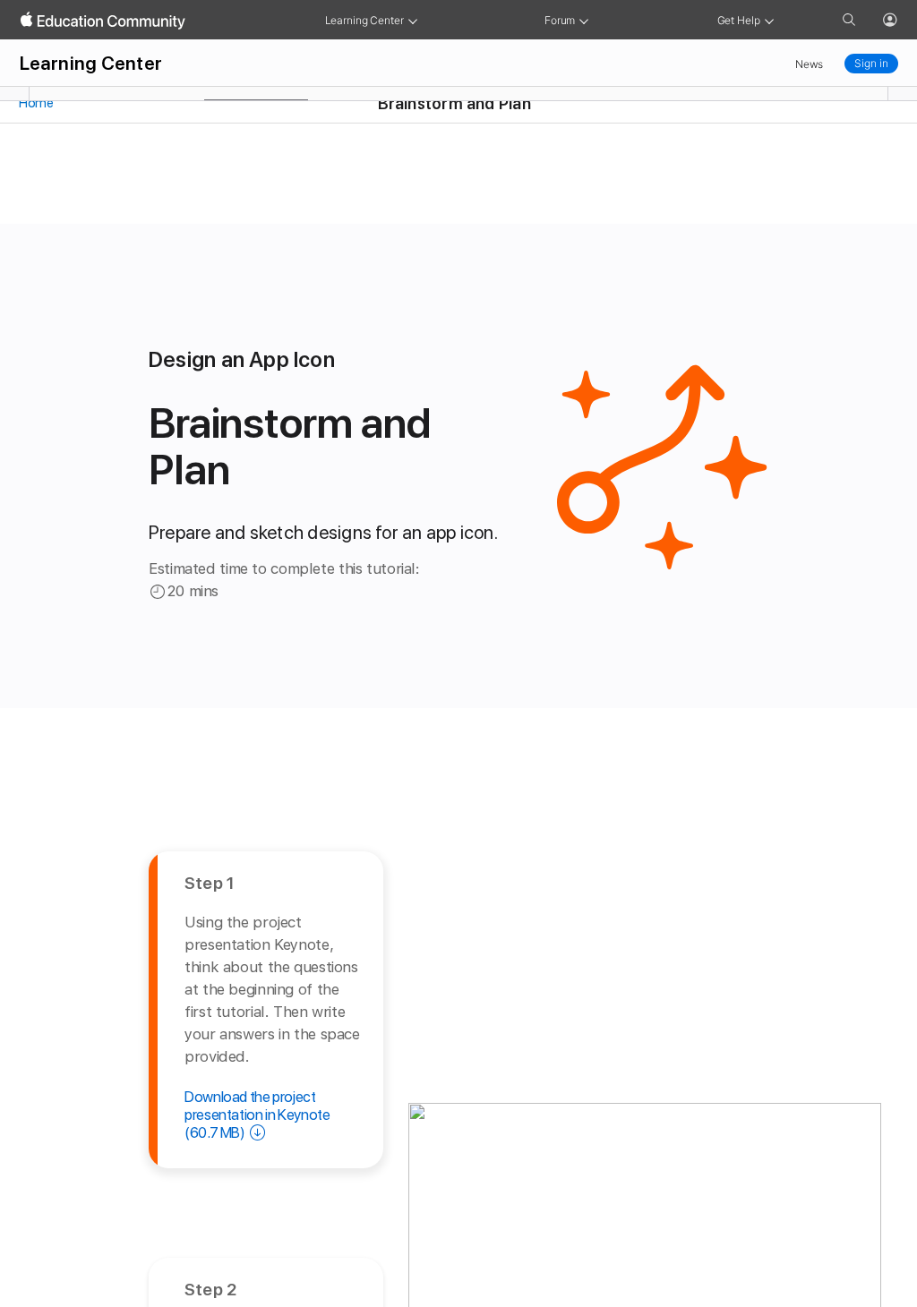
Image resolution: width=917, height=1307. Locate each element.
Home (35, 103)
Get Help (738, 20)
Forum (559, 20)
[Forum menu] (583, 20)
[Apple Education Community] (103, 21)
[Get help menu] (769, 20)
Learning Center (364, 20)
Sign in (870, 63)
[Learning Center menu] (412, 20)
